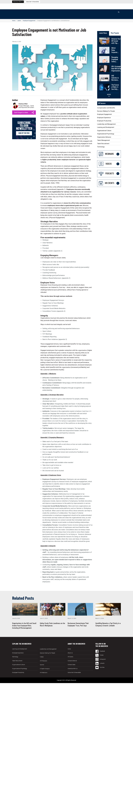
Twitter (102, 655)
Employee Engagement (64, 18)
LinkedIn (102, 663)
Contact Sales (71, 664)
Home (54, 11)
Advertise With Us (18, 1)
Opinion (84, 11)
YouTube (102, 667)
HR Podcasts (104, 11)
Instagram (103, 659)
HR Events (113, 11)
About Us (70, 653)
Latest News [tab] (103, 33)
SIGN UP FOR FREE (24, 133)
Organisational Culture (104, 130)
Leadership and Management (106, 124)
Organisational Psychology (105, 134)
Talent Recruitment (103, 143)
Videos (98, 11)
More (109, 94)
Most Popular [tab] (115, 33)
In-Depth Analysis (45, 668)
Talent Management (103, 140)
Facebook (102, 651)
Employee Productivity (104, 121)
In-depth (78, 11)
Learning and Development (105, 127)
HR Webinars (91, 11)
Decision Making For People (65, 16)
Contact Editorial (72, 660)
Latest (58, 11)
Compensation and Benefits (65, 13)
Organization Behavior (104, 137)
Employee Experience (104, 117)
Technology (101, 147)
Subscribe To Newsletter (32, 1)
